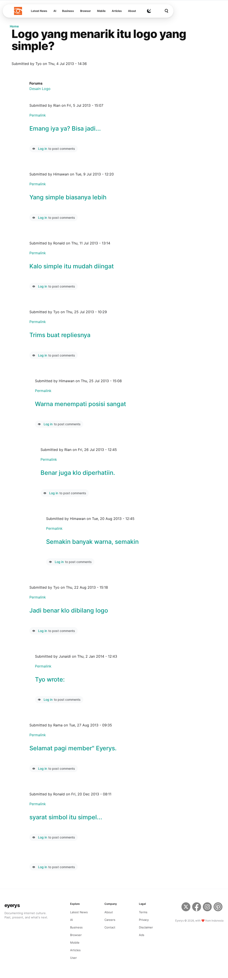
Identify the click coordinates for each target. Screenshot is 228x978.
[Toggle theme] (149, 11)
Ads (141, 935)
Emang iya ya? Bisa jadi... (65, 128)
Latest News (39, 11)
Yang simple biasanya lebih (67, 197)
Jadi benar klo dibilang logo (68, 610)
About (132, 11)
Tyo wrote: (50, 679)
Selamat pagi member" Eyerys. (73, 748)
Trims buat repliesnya (59, 335)
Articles (117, 11)
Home (14, 26)
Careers (109, 920)
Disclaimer (146, 927)
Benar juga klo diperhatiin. (78, 472)
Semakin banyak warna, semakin (92, 541)
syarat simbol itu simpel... (65, 817)
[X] (185, 907)
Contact (109, 927)
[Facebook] (196, 907)
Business (68, 11)
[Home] (18, 11)
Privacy (144, 920)
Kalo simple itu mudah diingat (71, 266)
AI (54, 11)
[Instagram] (207, 907)
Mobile (101, 11)
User (73, 957)
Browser (85, 11)
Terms (143, 912)
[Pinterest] (219, 907)
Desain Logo (40, 88)
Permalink (37, 115)
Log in (42, 148)
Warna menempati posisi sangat (80, 404)
